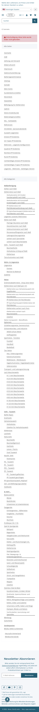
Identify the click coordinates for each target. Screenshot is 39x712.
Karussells (10, 539)
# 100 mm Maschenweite (16, 401)
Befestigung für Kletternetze (14, 105)
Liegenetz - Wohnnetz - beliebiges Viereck (19, 169)
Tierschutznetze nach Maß (13, 257)
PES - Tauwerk (9, 468)
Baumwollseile (12, 248)
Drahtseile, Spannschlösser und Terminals (18, 595)
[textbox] (17, 9)
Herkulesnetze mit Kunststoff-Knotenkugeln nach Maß (17, 201)
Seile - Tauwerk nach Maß (13, 245)
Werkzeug (7, 618)
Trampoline (11, 579)
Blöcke (9, 498)
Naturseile (8, 437)
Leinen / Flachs (12, 449)
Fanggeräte (8, 507)
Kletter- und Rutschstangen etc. (18, 542)
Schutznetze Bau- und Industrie (15, 328)
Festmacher (11, 459)
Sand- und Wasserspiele (15, 563)
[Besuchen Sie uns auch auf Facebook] (4, 687)
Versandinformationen (14, 699)
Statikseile (7, 487)
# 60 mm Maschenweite (15, 394)
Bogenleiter (11, 532)
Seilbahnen (11, 569)
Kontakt (7, 85)
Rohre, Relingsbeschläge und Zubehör (20, 600)
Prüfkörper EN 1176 (11, 523)
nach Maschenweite (11, 372)
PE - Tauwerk (8, 465)
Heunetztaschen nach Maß (16, 226)
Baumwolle (11, 440)
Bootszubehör (9, 495)
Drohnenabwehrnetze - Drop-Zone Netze (19, 283)
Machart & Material (14, 272)
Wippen (9, 582)
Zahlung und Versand (12, 61)
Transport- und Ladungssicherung (16, 369)
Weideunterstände (12, 637)
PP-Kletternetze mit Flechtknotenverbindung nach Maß (19, 207)
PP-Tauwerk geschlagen (15, 477)
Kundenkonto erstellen (12, 93)
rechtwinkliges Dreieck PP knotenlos (17, 161)
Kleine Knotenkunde (11, 113)
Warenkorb (8, 97)
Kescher (10, 517)
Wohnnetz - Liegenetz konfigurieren (17, 145)
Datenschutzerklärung (12, 73)
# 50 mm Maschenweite (15, 391)
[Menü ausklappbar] (3, 14)
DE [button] (20, 15)
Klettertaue (11, 254)
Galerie (6, 109)
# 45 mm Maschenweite (15, 388)
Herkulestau (11, 424)
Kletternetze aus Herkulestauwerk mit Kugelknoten (20, 290)
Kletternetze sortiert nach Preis (18, 308)
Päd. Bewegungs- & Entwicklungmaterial (14, 555)
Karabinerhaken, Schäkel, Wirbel (18, 591)
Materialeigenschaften (12, 117)
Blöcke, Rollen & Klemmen (13, 629)
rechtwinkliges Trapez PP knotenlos (17, 165)
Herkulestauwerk (10, 421)
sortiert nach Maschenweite (17, 242)
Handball (10, 344)
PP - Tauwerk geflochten (15, 474)
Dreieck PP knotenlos (11, 137)
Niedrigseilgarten (13, 551)
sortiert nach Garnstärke (15, 239)
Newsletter (8, 101)
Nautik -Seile (8, 456)
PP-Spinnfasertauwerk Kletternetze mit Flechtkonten (21, 304)
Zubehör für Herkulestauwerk (17, 427)
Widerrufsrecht (9, 65)
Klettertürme (11, 548)
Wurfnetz (10, 520)
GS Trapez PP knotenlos (12, 141)
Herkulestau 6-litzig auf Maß (17, 251)
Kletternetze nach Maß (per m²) (15, 286)
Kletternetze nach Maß (12, 192)
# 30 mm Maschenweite (15, 382)
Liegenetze (8, 265)
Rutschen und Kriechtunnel (17, 560)
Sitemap (7, 81)
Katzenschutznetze (13, 357)
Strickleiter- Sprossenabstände (15, 129)
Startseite (7, 53)
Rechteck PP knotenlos (12, 153)
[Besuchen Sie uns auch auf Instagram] (20, 687)
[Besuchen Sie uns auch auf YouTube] (9, 687)
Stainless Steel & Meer (12, 588)
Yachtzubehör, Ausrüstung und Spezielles (18, 613)
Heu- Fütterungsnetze (15, 354)
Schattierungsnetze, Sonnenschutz (16, 325)
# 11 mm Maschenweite (15, 375)
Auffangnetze (11, 335)
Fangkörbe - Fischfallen (15, 514)
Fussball (10, 341)
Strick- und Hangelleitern (16, 575)
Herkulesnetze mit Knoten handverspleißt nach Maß (16, 196)
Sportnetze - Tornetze (12, 338)
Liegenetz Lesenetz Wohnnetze (15, 217)
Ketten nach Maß (10, 189)
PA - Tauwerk (9, 462)
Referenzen (8, 125)
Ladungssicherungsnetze (16, 235)
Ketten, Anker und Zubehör (16, 603)
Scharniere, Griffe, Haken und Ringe (20, 606)
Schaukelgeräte (12, 566)
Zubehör (7, 275)
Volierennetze (12, 366)
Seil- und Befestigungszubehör (15, 484)
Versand (28, 692)
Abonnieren (29, 675)
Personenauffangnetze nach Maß (19, 232)
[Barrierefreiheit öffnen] (7, 699)
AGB (5, 57)
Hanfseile (10, 446)
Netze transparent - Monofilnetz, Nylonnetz (16, 321)
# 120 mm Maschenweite (16, 404)
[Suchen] (34, 20)
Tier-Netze (8, 350)
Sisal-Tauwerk (12, 452)
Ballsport (10, 529)
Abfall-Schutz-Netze (14, 332)
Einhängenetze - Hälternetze (17, 510)
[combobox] (17, 9)
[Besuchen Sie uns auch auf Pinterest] (14, 687)
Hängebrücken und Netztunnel (18, 536)
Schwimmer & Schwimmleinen (18, 504)
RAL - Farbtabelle (10, 121)
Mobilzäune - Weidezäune (16, 360)
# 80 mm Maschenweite (15, 397)
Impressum (8, 69)
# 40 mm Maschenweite (15, 385)
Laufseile (7, 434)
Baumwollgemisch (13, 443)
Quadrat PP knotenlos (12, 149)
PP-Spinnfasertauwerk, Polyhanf (15, 481)
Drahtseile (8, 418)
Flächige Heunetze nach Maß (17, 223)
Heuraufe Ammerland (13, 634)
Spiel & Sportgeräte (11, 526)
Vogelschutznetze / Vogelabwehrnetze (20, 363)
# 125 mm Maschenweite (16, 407)
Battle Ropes (8, 415)
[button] (27, 15)
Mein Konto (8, 89)
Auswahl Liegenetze (11, 133)
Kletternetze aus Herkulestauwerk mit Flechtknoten (20, 295)
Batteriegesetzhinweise (12, 77)
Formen (9, 268)
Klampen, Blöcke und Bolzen (17, 609)
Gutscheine (8, 621)
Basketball (10, 347)
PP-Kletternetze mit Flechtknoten (18, 300)
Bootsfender (11, 501)
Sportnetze (11, 572)
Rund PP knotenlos (11, 157)
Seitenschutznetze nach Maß (17, 229)
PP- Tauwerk (8, 471)
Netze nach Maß (10, 220)
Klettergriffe (11, 545)
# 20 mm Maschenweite (15, 379)
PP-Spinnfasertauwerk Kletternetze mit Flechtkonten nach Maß (21, 212)
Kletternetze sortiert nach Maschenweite (16, 312)
